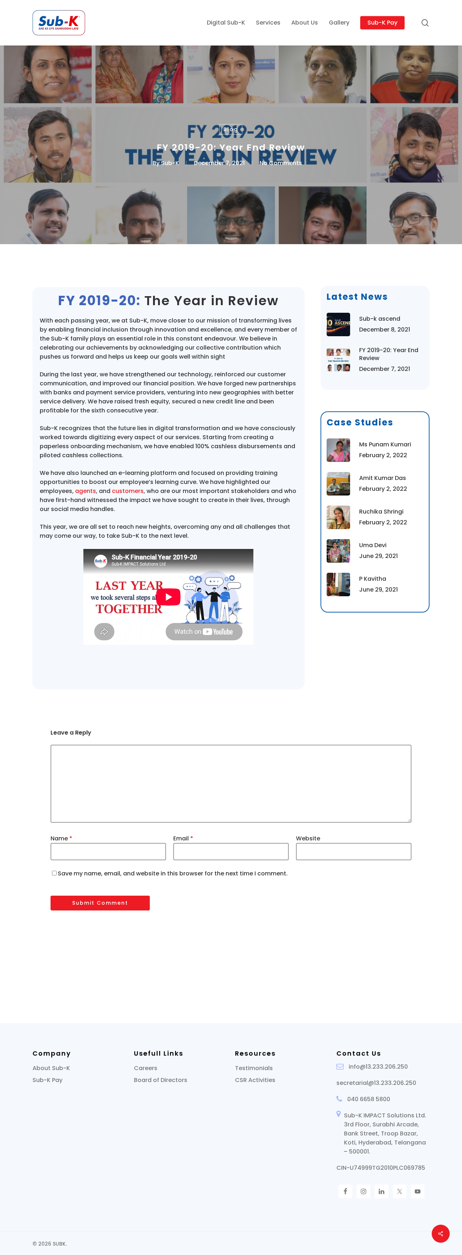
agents (85, 491)
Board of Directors (160, 1080)
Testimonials (254, 1068)
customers (128, 491)
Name (61, 838)
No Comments (281, 163)
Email (183, 838)
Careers (145, 1068)
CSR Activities (255, 1080)
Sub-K (170, 163)
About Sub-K (51, 1068)
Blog (230, 129)
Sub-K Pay (47, 1080)
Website (308, 838)
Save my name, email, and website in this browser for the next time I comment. (173, 873)
